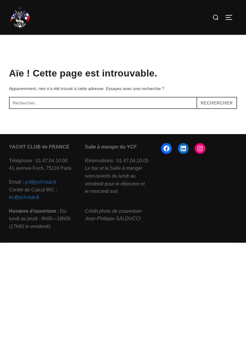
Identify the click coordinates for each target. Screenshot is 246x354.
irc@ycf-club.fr (24, 197)
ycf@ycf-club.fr (40, 181)
